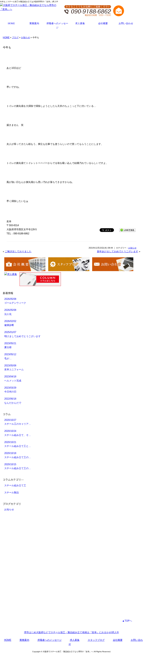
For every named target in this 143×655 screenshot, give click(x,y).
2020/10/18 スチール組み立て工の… (17, 455)
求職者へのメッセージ (57, 25)
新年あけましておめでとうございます (117, 251)
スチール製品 (11, 492)
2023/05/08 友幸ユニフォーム (14, 367)
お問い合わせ (126, 23)
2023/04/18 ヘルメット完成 (12, 378)
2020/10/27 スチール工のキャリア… (17, 422)
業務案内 (34, 23)
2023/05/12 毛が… (10, 356)
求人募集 (80, 23)
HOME (11, 23)
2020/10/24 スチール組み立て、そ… (17, 433)
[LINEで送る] (127, 229)
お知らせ (25, 37)
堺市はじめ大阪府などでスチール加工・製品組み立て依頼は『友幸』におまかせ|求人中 (71, 632)
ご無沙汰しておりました (18, 251)
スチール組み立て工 (15, 485)
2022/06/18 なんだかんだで (12, 400)
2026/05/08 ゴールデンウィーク (15, 301)
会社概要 (103, 23)
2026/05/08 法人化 (10, 312)
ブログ (15, 37)
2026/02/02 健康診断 (10, 323)
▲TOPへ (127, 620)
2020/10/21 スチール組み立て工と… (17, 444)
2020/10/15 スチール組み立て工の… (17, 466)
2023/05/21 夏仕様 (10, 345)
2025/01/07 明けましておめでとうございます (22, 334)
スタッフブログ (96, 640)
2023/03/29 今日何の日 (10, 389)
